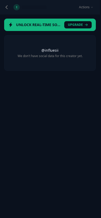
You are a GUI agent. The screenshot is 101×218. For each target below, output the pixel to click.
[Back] (6, 7)
